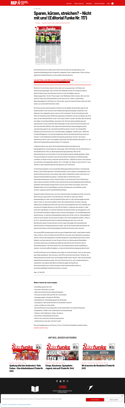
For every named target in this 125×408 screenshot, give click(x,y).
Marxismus (89, 3)
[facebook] (57, 380)
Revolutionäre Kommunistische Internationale (62, 391)
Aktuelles (12, 363)
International (91, 363)
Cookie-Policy (5, 404)
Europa (53, 363)
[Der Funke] (19, 5)
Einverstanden (95, 399)
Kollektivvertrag (59, 23)
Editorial (44, 23)
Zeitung (38, 23)
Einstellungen (114, 399)
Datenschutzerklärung (12, 404)
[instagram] (64, 380)
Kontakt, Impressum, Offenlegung (24, 404)
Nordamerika (99, 363)
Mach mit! (69, 3)
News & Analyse (79, 3)
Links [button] (108, 3)
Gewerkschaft (51, 23)
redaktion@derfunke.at (41, 328)
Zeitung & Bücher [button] (99, 3)
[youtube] (60, 380)
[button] (122, 396)
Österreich (67, 23)
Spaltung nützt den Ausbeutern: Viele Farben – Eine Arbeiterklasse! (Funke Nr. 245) (26, 368)
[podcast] (67, 380)
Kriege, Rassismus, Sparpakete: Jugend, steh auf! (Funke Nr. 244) (60, 367)
